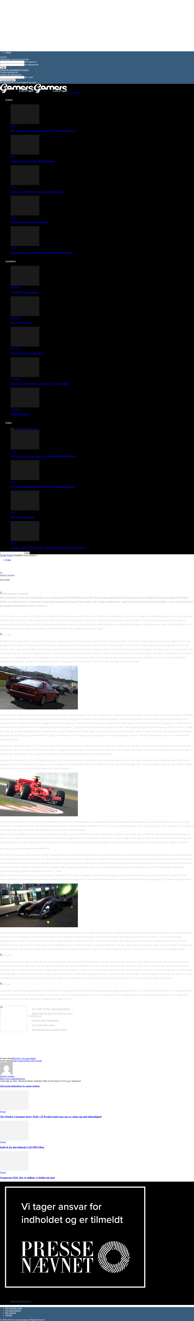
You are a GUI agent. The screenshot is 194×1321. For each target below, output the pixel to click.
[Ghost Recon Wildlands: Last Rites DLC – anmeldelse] (25, 376)
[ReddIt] (23, 584)
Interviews (24, 428)
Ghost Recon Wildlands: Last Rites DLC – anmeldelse (40, 383)
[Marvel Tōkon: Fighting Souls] (25, 346)
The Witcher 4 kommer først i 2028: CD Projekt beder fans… (44, 130)
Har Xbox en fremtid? (23, 517)
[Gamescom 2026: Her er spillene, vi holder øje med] (25, 184)
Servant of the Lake (21, 322)
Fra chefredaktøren (13, 1310)
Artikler (8, 423)
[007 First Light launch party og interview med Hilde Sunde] (25, 479)
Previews (32, 428)
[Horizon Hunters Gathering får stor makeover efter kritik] (25, 245)
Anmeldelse (15, 287)
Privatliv (8, 1315)
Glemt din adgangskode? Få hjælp (14, 70)
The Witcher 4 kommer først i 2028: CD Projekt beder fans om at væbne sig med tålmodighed (50, 1116)
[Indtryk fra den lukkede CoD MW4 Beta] (25, 154)
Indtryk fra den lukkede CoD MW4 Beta (33, 161)
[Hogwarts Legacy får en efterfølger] (25, 215)
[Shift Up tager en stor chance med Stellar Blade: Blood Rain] (25, 449)
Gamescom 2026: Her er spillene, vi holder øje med (38, 191)
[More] (51, 584)
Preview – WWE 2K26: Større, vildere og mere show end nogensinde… (49, 547)
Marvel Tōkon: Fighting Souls (27, 353)
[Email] (32, 584)
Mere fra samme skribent (28, 1086)
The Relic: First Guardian (25, 292)
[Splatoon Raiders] (25, 407)
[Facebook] (4, 584)
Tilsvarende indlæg (8, 1086)
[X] (14, 584)
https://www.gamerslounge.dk (12, 1079)
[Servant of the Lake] (25, 315)
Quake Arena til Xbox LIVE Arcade (26, 1061)
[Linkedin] (42, 584)
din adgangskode (31, 64)
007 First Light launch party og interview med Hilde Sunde (43, 486)
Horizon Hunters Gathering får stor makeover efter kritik (42, 252)
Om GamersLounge (13, 1308)
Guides (17, 428)
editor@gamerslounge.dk (20, 1301)
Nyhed (13, 126)
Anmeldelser (10, 261)
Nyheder (9, 100)
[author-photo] (6, 1074)
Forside (3, 555)
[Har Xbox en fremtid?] (25, 510)
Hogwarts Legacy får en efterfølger (29, 222)
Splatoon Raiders (20, 414)
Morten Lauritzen (7, 575)
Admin (8, 52)
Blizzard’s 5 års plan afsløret (24, 1058)
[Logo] (17, 92)
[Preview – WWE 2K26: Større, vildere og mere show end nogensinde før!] (25, 540)
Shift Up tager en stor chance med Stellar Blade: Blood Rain (43, 456)
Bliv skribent (10, 1313)
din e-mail (28, 77)
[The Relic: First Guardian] (25, 285)
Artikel (13, 451)
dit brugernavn (30, 62)
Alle (12, 428)
